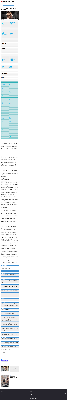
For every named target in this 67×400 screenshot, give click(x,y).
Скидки (2, 393)
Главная (2, 391)
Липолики (31, 394)
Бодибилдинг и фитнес (9, 1)
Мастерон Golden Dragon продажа (6, 268)
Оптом (2, 394)
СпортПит (31, 391)
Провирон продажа (3, 371)
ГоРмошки (31, 393)
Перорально (31, 392)
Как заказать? (2, 392)
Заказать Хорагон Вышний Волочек (13, 373)
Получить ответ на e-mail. (5, 359)
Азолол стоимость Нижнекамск (5, 269)
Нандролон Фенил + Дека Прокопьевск (13, 377)
